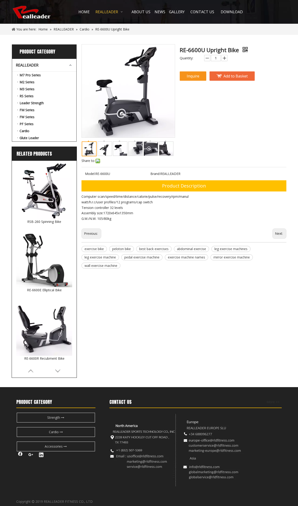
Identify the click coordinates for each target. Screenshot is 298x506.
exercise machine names (186, 257)
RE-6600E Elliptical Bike (44, 290)
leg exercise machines (230, 249)
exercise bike (94, 249)
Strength (54, 417)
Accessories (54, 446)
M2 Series (27, 82)
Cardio (24, 131)
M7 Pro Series (30, 75)
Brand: (155, 173)
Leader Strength (32, 103)
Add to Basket (236, 76)
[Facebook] (20, 455)
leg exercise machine (100, 257)
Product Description (184, 186)
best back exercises (154, 249)
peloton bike (121, 249)
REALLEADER (27, 65)
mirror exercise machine (231, 257)
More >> (273, 402)
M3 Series (27, 89)
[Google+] (30, 455)
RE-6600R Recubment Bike (44, 358)
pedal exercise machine (141, 257)
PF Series (27, 124)
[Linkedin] (41, 455)
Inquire (193, 76)
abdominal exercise (191, 249)
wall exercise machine (101, 265)
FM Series (27, 110)
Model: (90, 173)
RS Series (27, 96)
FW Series (27, 117)
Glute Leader (29, 138)
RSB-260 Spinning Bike (44, 221)
